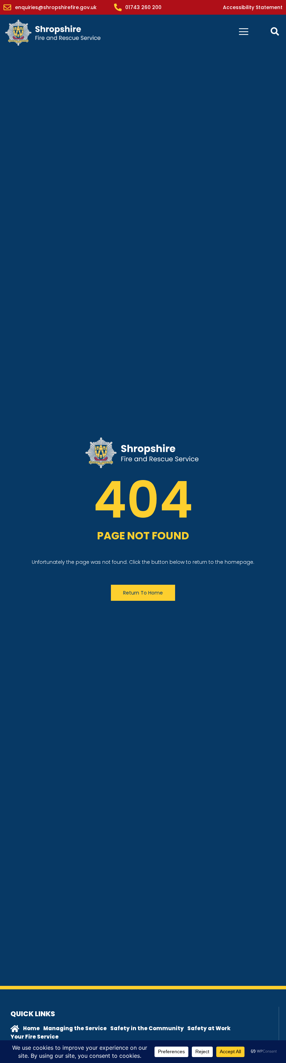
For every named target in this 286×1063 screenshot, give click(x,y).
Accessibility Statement (253, 7)
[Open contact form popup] (275, 31)
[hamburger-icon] (243, 33)
